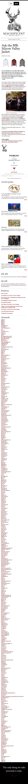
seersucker (3, 650)
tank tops (3, 687)
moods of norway (5, 571)
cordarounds (4, 421)
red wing (3, 628)
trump (2, 717)
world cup (3, 751)
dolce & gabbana (5, 439)
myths (2, 579)
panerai (2, 603)
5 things (3, 326)
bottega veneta (4, 383)
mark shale (3, 555)
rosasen (3, 637)
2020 (2, 323)
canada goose (4, 392)
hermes (2, 498)
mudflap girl (4, 576)
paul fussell (3, 607)
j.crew (2, 509)
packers (3, 598)
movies (2, 575)
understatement (5, 727)
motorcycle (3, 572)
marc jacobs (3, 552)
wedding (3, 743)
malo (2, 550)
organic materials (5, 596)
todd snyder (4, 703)
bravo (2, 385)
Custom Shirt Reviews (6, 302)
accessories (3, 331)
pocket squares (4, 612)
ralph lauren (4, 624)
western (3, 744)
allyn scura (3, 341)
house (2, 503)
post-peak (3, 614)
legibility (3, 536)
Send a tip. (6, 286)
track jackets (4, 711)
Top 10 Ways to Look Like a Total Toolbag (10, 295)
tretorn (3, 715)
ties (2, 698)
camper (2, 391)
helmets (3, 495)
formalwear (3, 469)
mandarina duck (4, 551)
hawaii (2, 492)
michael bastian (4, 563)
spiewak (3, 669)
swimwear (3, 684)
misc (2, 567)
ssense (2, 671)
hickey (2, 499)
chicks (2, 402)
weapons (3, 742)
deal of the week (5, 431)
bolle (2, 377)
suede (2, 674)
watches (3, 741)
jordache (3, 521)
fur (2, 474)
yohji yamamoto (4, 756)
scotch (2, 649)
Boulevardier (14, 172)
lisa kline (3, 539)
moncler (3, 570)
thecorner (3, 694)
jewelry (2, 517)
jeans (2, 516)
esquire (2, 448)
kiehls (2, 525)
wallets (2, 737)
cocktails (3, 408)
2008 (2, 319)
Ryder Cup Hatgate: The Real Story (10, 264)
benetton (3, 366)
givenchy (3, 481)
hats (2, 491)
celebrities (3, 398)
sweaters (3, 680)
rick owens (3, 631)
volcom (2, 736)
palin (2, 601)
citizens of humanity (6, 404)
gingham (3, 479)
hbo (2, 494)
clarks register (4, 406)
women (2, 749)
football (3, 468)
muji (2, 577)
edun (2, 445)
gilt (2, 478)
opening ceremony (5, 595)
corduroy (3, 422)
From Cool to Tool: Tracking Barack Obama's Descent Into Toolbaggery (13, 298)
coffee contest (4, 410)
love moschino (4, 543)
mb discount (4, 561)
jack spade (3, 511)
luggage (3, 544)
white (2, 747)
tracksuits (3, 712)
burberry (3, 388)
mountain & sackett (5, 574)
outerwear (4, 142)
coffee (2, 409)
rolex (2, 636)
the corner (3, 691)
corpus (2, 423)
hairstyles (3, 488)
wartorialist (4, 740)
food (2, 467)
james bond (3, 514)
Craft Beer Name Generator (7, 311)
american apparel (5, 342)
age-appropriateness (6, 336)
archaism (3, 344)
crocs (2, 428)
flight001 (3, 464)
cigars (2, 403)
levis (2, 537)
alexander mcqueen (5, 337)
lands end (3, 529)
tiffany (2, 700)
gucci (2, 486)
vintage (3, 735)
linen (2, 538)
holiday (2, 501)
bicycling (3, 370)
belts (2, 364)
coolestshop (4, 419)
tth (2, 720)
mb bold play (4, 558)
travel (2, 714)
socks (2, 665)
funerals (3, 472)
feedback (3, 459)
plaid (2, 611)
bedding (3, 359)
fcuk (2, 457)
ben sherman (4, 365)
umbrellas (3, 725)
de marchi (3, 430)
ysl (1, 758)
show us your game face (6, 659)
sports (2, 670)
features (3, 458)
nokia (2, 587)
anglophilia (3, 343)
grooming (3, 485)
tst (1, 718)
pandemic (3, 602)
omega (2, 594)
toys (2, 710)
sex (2, 654)
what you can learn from (6, 745)
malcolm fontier (4, 549)
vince (2, 734)
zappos (2, 760)
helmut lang (4, 496)
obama (2, 591)
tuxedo (2, 722)
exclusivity (3, 452)
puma (2, 622)
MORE (25, 199)
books (2, 379)
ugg (2, 724)
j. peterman (3, 508)
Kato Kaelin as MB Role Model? (9, 211)
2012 (2, 321)
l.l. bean (2, 527)
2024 (2, 324)
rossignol (3, 638)
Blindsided (4, 227)
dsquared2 (3, 442)
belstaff (10, 140)
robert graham (4, 632)
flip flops (3, 465)
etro (2, 450)
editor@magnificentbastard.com (16, 178)
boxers (2, 384)
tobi (2, 702)
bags (2, 351)
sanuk (2, 645)
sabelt (2, 640)
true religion (4, 716)
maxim (2, 557)
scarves (2, 647)
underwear (3, 728)
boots (2, 381)
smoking (3, 663)
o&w (2, 589)
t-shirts (3, 685)
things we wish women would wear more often (11, 696)
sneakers (3, 664)
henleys (3, 497)
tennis (2, 690)
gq (1, 484)
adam (2, 332)
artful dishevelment (13, 142)
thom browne (4, 697)
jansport (3, 515)
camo (2, 390)
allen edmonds (4, 338)
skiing (2, 661)
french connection (5, 471)
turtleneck (3, 721)
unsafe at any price (5, 730)
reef (2, 629)
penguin (3, 609)
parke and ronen (5, 605)
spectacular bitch (5, 668)
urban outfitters (5, 731)
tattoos (3, 689)
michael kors (4, 564)
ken (2, 523)
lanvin (2, 530)
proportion (3, 619)
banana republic (4, 355)
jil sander (15, 140)
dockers (3, 437)
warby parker (4, 738)
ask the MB (4, 140)
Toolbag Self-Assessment (7, 313)
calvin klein (3, 389)
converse (3, 418)
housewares (4, 504)
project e (3, 617)
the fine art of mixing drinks (7, 692)
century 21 (3, 401)
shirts (2, 656)
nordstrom (3, 588)
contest (3, 417)
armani (2, 345)
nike (2, 585)
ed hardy (3, 444)
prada (2, 615)
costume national (5, 427)
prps (2, 621)
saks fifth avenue (5, 641)
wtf (2, 754)
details (2, 434)
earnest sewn (4, 443)
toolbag (3, 708)
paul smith (3, 608)
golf (2, 483)
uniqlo (2, 729)
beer (2, 361)
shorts (2, 658)
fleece (2, 463)
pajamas (3, 600)
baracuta (3, 356)
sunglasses (3, 677)
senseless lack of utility (6, 651)
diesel (2, 435)
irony (2, 507)
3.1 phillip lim (4, 325)
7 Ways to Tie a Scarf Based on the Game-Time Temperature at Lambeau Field (11, 307)
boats (2, 376)
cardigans (3, 394)
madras (2, 547)
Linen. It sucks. (4, 293)
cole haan (3, 412)
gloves (2, 482)
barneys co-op (4, 358)
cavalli (2, 397)
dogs (2, 438)
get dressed (3, 476)
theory (2, 695)
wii (1, 748)
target (2, 688)
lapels (2, 531)
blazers (2, 372)
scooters (3, 648)
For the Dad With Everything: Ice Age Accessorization (11, 194)
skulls (2, 662)
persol (2, 610)
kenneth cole (4, 524)
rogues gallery (4, 635)
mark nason (3, 554)
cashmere (3, 396)
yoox (2, 757)
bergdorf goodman (5, 368)
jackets (20, 140)
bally (2, 354)
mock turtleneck (5, 568)
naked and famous (5, 581)
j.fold (2, 510)
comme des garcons (5, 415)
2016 (2, 322)
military (3, 565)
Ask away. (24, 276)
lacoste (2, 528)
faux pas (3, 456)
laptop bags (3, 532)
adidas (2, 334)
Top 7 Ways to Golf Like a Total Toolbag (10, 309)
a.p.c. (2, 330)
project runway (4, 618)
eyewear (3, 454)
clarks (2, 405)
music (2, 578)
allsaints (3, 339)
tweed (2, 723)
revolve (2, 630)
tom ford (3, 705)
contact (3, 416)
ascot (2, 348)
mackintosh (3, 545)
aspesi (2, 350)
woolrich (3, 750)
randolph (3, 625)
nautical (3, 582)
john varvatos (4, 519)
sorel (2, 667)
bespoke (3, 369)
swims (2, 683)
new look (3, 584)
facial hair (3, 455)
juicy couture (4, 522)
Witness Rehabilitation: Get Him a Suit (11, 246)
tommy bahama (4, 707)
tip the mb (3, 701)
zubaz (2, 761)
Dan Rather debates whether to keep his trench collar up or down (13, 132)
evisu (2, 451)
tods (2, 704)
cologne (3, 414)
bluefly (2, 374)
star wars (3, 672)
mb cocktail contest (5, 559)
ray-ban (3, 627)
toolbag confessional (6, 709)
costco (2, 425)
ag (1, 335)
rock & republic (4, 634)
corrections (3, 424)
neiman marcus (4, 583)
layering (3, 534)
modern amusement (5, 569)
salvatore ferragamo (6, 643)
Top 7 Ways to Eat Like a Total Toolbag (10, 304)
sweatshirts (4, 682)
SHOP (16, 3)
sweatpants (3, 681)
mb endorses (4, 562)
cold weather (4, 411)
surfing (2, 678)
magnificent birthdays (6, 548)
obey (2, 592)
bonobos (3, 378)
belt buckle (3, 363)
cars (2, 395)
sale (2, 642)
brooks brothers (4, 387)
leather (2, 535)
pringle (2, 616)
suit (2, 675)
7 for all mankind (5, 328)
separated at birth (5, 652)
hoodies (3, 502)
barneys (3, 357)
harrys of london (5, 490)
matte (2, 556)
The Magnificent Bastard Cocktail (9, 300)
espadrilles (3, 446)
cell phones (3, 399)
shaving (3, 655)
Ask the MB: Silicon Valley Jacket (11, 48)
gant (2, 475)
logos (2, 541)
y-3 (2, 755)
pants (2, 604)
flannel (2, 462)
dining (2, 436)
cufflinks (3, 429)
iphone (2, 505)
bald (2, 352)
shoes (2, 657)
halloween (3, 489)
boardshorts (4, 375)
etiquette (3, 449)
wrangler (3, 752)
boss (2, 382)
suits (2, 676)
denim (2, 432)
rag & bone (3, 623)
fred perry (3, 470)
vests (2, 732)
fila (1, 461)
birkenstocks (4, 371)
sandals (3, 644)
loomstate (3, 542)
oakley (2, 590)
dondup (3, 441)
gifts (2, 477)
